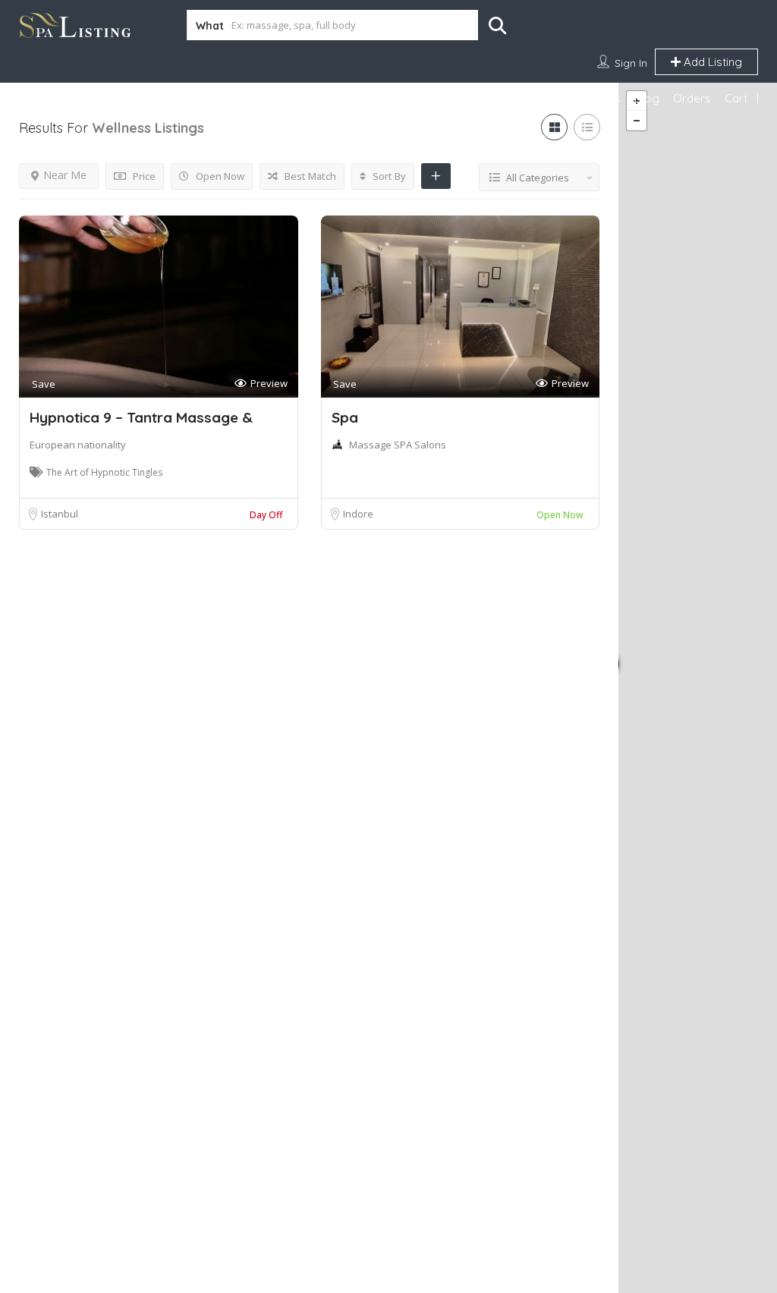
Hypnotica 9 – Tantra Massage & (141, 417)
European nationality (78, 444)
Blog (646, 98)
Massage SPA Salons (397, 444)
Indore (358, 514)
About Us (596, 98)
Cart (736, 98)
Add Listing (711, 62)
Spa (345, 417)
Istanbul (59, 514)
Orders (692, 98)
